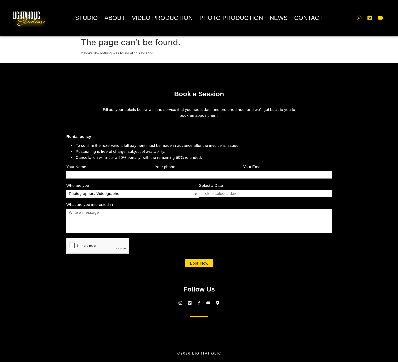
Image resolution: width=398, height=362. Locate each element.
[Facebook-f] (199, 303)
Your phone (165, 167)
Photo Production (231, 18)
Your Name (76, 167)
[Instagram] (359, 18)
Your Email (253, 167)
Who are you (78, 185)
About (114, 18)
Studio (86, 18)
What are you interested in (90, 205)
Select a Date (211, 185)
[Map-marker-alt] (218, 303)
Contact (308, 18)
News (279, 18)
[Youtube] (380, 18)
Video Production (162, 18)
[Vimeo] (370, 18)
